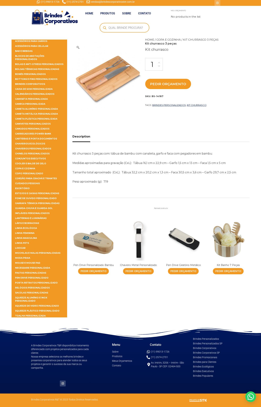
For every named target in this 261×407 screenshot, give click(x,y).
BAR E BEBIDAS (23, 51)
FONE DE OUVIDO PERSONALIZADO (36, 198)
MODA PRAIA (22, 258)
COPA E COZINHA (168, 39)
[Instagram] (217, 3)
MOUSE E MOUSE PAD (27, 263)
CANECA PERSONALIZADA (30, 104)
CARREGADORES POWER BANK (33, 133)
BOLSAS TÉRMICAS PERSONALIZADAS (37, 69)
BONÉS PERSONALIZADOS (30, 74)
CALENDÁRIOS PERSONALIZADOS (34, 94)
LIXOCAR (20, 248)
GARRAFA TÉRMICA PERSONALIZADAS (37, 203)
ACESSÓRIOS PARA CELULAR (31, 46)
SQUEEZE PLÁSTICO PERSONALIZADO (37, 310)
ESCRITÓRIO (22, 188)
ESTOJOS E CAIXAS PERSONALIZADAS (37, 193)
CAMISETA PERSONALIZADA (31, 99)
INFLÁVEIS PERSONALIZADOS (32, 213)
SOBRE (126, 13)
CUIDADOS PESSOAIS (27, 183)
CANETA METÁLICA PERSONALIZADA (36, 113)
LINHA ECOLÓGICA (26, 228)
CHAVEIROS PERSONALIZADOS (33, 148)
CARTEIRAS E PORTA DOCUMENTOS (36, 138)
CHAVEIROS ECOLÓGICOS (30, 143)
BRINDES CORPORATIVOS (30, 84)
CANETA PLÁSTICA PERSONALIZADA (36, 118)
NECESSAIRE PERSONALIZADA (32, 267)
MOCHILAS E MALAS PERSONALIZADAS (37, 253)
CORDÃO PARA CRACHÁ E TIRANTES (36, 178)
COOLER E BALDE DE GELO (30, 163)
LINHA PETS (22, 243)
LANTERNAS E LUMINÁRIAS (31, 218)
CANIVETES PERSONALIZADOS (33, 123)
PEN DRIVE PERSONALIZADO (31, 277)
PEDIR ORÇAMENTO (168, 84)
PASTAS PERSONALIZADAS (30, 272)
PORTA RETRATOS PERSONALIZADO (36, 282)
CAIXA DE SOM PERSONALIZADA (34, 89)
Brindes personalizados (169, 105)
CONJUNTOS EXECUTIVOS (30, 158)
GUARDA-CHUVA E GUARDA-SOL (34, 208)
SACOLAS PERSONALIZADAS (31, 292)
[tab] (85, 136)
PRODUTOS (107, 13)
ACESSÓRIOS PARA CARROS (31, 41)
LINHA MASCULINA (26, 238)
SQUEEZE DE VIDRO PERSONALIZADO (37, 305)
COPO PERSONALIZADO (29, 173)
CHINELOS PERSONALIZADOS (32, 153)
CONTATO (144, 13)
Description (81, 136)
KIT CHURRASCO (196, 105)
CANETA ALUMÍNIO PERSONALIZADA (36, 109)
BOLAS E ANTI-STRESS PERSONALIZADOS (39, 64)
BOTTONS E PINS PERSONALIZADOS (36, 79)
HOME (89, 13)
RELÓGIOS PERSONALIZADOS (32, 287)
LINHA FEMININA (24, 233)
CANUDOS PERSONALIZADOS (32, 128)
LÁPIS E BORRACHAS (27, 223)
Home (149, 39)
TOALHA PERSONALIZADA (30, 315)
